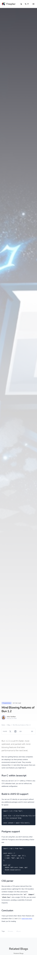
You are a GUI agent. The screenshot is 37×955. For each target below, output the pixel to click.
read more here (27, 918)
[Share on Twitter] (10, 731)
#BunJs (18, 931)
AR (28, 4)
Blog (8, 725)
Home (3, 725)
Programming (6, 703)
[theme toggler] (21, 4)
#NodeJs (10, 931)
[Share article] (20, 731)
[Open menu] (33, 4)
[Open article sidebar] (32, 731)
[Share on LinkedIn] (15, 731)
